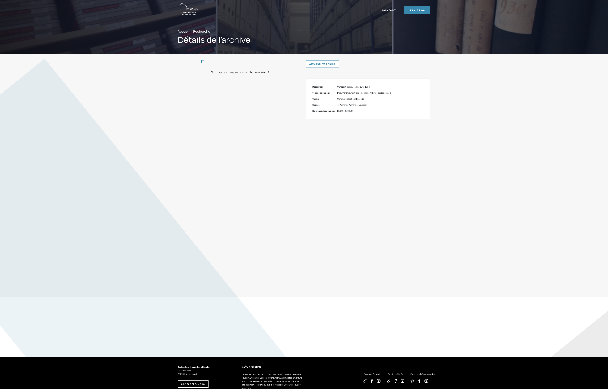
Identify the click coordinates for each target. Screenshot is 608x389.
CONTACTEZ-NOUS (193, 384)
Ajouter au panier (322, 64)
